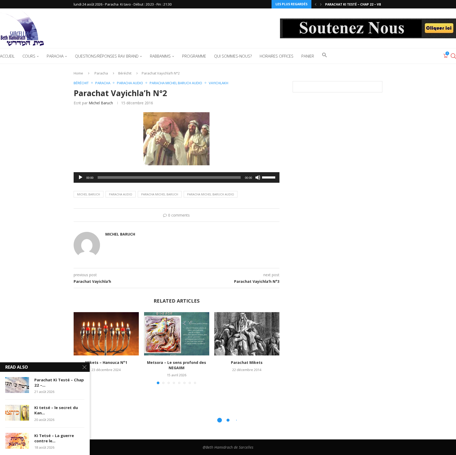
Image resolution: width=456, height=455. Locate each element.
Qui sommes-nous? (233, 56)
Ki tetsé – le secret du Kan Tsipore (355, 6)
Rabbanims (160, 56)
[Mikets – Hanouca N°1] (106, 333)
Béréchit (124, 73)
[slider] (269, 177)
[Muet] (257, 177)
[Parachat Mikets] (246, 333)
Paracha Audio (120, 194)
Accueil (7, 56)
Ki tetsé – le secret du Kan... (56, 410)
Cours (28, 56)
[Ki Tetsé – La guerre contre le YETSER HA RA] (17, 441)
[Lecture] (80, 177)
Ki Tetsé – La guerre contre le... (54, 438)
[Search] (453, 56)
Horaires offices (276, 56)
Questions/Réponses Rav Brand (107, 56)
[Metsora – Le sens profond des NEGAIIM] (176, 333)
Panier (307, 56)
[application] (176, 177)
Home (78, 73)
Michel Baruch (101, 102)
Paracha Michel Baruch (159, 194)
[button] (316, 4)
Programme (194, 56)
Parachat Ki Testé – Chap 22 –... (59, 382)
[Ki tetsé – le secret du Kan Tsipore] (17, 413)
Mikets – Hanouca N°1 (106, 362)
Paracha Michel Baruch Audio (210, 194)
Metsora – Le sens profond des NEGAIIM (176, 365)
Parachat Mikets (247, 362)
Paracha (55, 56)
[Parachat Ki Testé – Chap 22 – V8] (17, 385)
